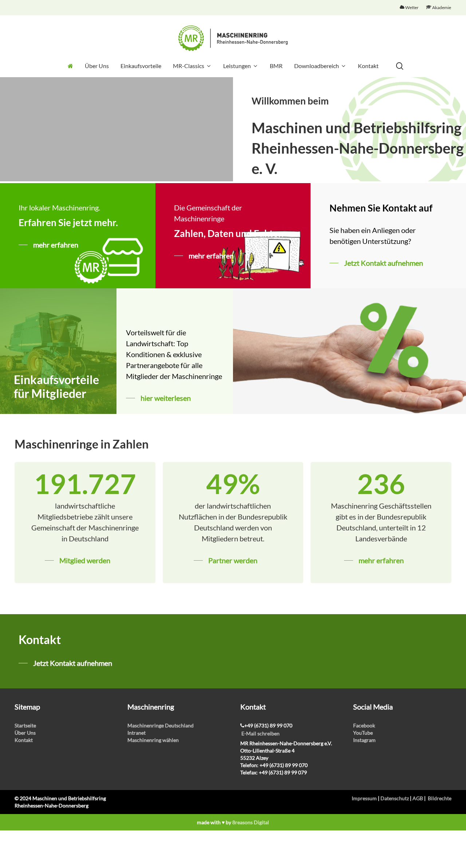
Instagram (364, 740)
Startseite (25, 725)
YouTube (363, 733)
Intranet (136, 733)
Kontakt (24, 740)
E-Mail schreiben (260, 733)
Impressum (364, 798)
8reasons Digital (250, 822)
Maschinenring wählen (153, 740)
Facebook (364, 725)
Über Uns (25, 733)
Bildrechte (439, 798)
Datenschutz (394, 798)
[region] (116, 129)
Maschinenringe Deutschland (160, 725)
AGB (417, 798)
